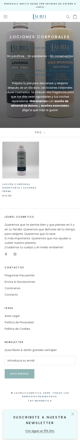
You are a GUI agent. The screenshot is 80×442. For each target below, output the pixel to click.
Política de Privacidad (19, 322)
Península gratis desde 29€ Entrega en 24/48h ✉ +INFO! (40, 5)
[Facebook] (6, 254)
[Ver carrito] (75, 17)
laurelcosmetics (27, 392)
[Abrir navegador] (5, 16)
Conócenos (12, 288)
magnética (43, 400)
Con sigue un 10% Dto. (40, 431)
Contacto (11, 295)
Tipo (39, 132)
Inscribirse (19, 373)
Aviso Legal (12, 316)
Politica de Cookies (17, 329)
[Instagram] (15, 254)
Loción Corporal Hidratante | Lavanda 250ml (19, 188)
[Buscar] (68, 16)
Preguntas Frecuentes (20, 275)
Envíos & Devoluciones (20, 282)
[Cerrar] (72, 414)
